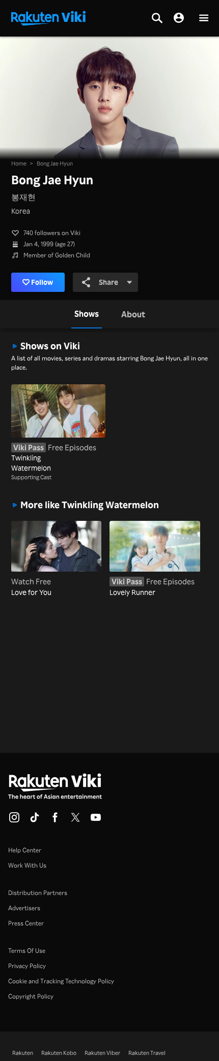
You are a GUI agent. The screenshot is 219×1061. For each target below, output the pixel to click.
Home (18, 163)
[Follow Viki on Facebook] (55, 820)
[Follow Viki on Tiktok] (35, 820)
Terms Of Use (26, 950)
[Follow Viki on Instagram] (14, 820)
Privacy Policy (27, 966)
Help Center (24, 850)
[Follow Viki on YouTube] (96, 820)
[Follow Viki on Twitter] (75, 820)
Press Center (26, 923)
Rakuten (22, 1052)
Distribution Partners (37, 893)
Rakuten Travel (147, 1052)
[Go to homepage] (48, 17)
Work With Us (27, 865)
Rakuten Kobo (58, 1052)
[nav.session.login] (179, 18)
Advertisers (24, 908)
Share (108, 282)
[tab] (86, 314)
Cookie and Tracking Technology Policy (61, 981)
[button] (203, 18)
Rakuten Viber (102, 1052)
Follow (42, 282)
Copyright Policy (30, 996)
